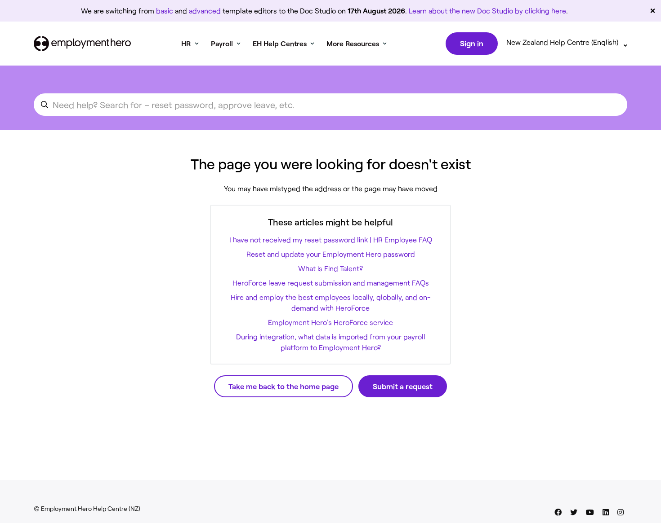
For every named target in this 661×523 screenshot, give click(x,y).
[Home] (82, 44)
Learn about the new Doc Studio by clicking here (487, 10)
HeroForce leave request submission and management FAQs (330, 282)
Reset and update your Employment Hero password (330, 254)
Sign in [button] (471, 43)
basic (164, 10)
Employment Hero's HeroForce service (330, 322)
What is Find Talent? (330, 268)
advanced (205, 10)
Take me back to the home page (283, 386)
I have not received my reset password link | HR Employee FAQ (330, 239)
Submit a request (403, 386)
